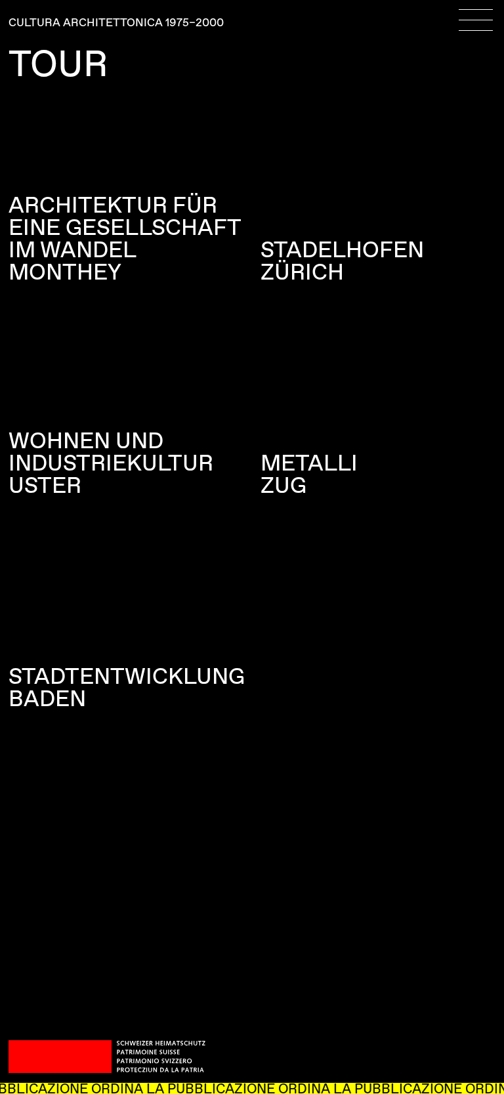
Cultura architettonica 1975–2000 (116, 23)
